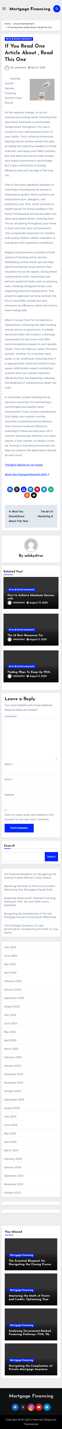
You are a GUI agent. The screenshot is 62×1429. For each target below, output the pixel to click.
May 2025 (10, 1031)
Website (9, 794)
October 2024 (12, 1091)
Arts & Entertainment (19, 39)
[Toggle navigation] (4, 9)
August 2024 (12, 1108)
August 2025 (12, 1006)
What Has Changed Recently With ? (27, 474)
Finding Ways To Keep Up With (28, 672)
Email (9, 779)
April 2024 (10, 1141)
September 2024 (14, 1099)
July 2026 (10, 947)
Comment (11, 716)
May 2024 (10, 1133)
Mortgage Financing (30, 9)
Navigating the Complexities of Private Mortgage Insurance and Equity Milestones (30, 1369)
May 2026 (10, 964)
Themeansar (30, 1424)
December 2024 (14, 1074)
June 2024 (10, 1125)
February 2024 (13, 1158)
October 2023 (12, 1192)
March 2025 (11, 1048)
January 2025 (12, 1065)
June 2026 (10, 955)
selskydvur (20, 67)
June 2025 (10, 1023)
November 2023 (13, 1184)
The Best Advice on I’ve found (23, 464)
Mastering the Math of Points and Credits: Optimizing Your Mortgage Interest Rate (29, 1299)
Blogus (49, 1419)
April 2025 (10, 1040)
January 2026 (12, 989)
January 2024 (12, 1167)
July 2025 (10, 1015)
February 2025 (13, 1057)
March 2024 (11, 1150)
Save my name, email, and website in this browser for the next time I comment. (29, 817)
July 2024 (10, 1116)
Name (9, 764)
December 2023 (13, 1175)
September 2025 (14, 998)
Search (9, 845)
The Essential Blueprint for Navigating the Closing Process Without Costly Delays (30, 1264)
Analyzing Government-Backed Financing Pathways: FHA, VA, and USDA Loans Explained (29, 902)
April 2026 (10, 972)
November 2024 (14, 1082)
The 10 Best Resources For (25, 635)
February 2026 (13, 981)
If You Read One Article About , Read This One (29, 53)
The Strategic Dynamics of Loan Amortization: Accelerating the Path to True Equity (31, 929)
